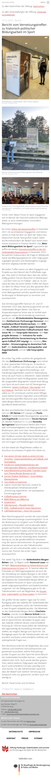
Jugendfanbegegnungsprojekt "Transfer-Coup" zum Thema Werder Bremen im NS (25, 472)
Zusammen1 (10, 502)
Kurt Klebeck (7, 390)
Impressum (34, 731)
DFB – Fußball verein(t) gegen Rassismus (22, 507)
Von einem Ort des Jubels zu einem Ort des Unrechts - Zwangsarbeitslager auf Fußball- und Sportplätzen (26, 459)
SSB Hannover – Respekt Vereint (19, 505)
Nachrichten (8, 2)
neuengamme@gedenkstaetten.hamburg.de (22, 714)
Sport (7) (18, 688)
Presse (24, 738)
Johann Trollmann (20, 387)
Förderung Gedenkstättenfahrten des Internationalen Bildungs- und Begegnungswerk (26, 466)
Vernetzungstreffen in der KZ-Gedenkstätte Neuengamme (24, 250)
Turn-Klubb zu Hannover (15, 482)
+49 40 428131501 (11, 712)
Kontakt (11, 738)
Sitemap (38, 738)
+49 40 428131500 (14, 709)
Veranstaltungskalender (38, 724)
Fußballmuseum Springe (15, 496)
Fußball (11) (28, 688)
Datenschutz (16, 731)
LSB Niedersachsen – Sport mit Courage (22, 510)
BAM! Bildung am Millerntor (16, 499)
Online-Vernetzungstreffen (23, 229)
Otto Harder (35, 387)
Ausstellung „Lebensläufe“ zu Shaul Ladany (24, 592)
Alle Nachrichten (9, 693)
